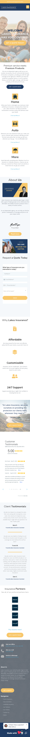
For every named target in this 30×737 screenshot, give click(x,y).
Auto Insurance (7, 702)
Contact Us (6, 712)
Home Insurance (7, 699)
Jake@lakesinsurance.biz (12, 657)
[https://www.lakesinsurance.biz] (8, 7)
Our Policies (6, 709)
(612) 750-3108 (9, 651)
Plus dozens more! (15, 630)
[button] (27, 7)
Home (5, 715)
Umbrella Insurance (8, 704)
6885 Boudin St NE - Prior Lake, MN (14, 646)
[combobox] (5, 285)
